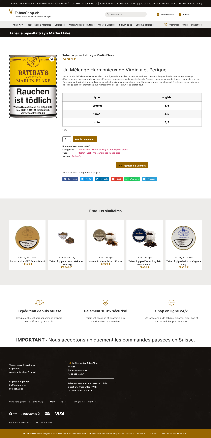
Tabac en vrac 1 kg (50, 257)
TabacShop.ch (27, 13)
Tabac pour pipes (119, 149)
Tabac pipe (114, 153)
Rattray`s (104, 149)
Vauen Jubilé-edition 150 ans (89, 261)
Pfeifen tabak (84, 153)
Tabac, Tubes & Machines (39, 25)
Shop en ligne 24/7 (171, 311)
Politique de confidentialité (173, 433)
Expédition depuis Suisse (39, 311)
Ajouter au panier (85, 139)
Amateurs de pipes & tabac (82, 25)
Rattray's (76, 156)
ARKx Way (18, 25)
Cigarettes (60, 25)
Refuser (153, 433)
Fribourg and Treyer (11, 257)
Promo (94, 149)
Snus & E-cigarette (145, 25)
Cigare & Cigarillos (107, 25)
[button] (51, 59)
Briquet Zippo (125, 25)
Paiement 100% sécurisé (105, 311)
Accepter (141, 433)
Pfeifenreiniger (100, 153)
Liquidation (84, 149)
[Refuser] (206, 433)
